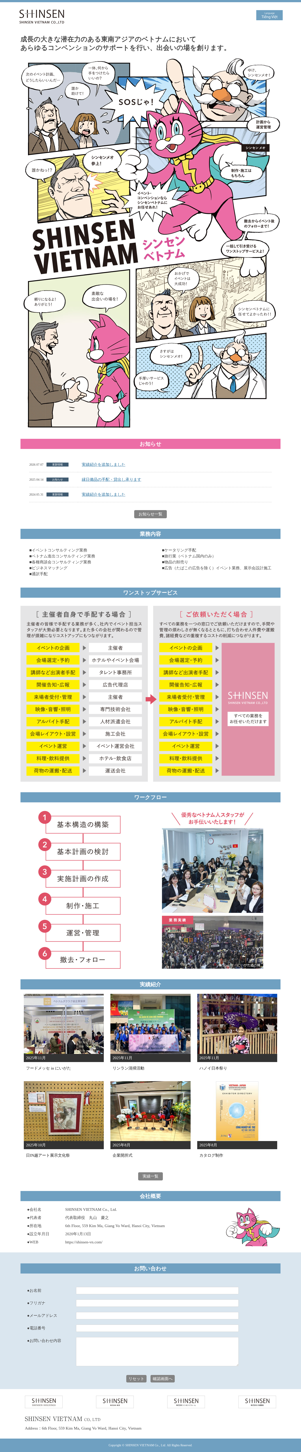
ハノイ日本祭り (213, 1068)
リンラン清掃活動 (128, 1068)
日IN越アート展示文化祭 (48, 1155)
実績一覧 (150, 1176)
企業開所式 (122, 1155)
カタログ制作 (211, 1155)
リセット (136, 1379)
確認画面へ (163, 1379)
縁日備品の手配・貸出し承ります (111, 479)
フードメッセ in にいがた (48, 1068)
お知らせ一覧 (150, 514)
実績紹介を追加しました (103, 464)
